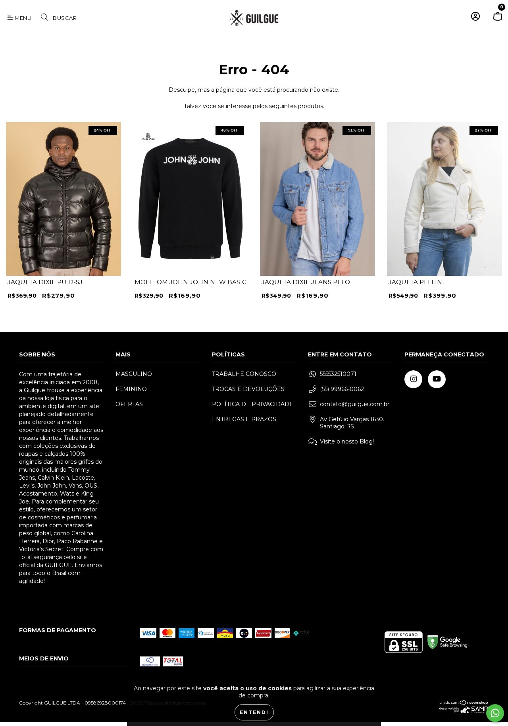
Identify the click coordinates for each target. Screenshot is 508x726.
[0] (497, 19)
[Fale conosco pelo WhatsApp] (495, 713)
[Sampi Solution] (464, 711)
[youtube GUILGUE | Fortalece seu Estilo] (437, 379)
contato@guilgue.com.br (354, 404)
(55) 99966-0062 (342, 389)
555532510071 (338, 374)
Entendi (254, 712)
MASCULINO (133, 374)
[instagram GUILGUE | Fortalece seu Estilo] (413, 379)
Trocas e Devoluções (248, 389)
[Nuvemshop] (464, 704)
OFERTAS (129, 404)
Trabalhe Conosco (244, 374)
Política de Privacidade (252, 404)
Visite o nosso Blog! (347, 441)
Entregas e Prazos (244, 419)
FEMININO (131, 389)
